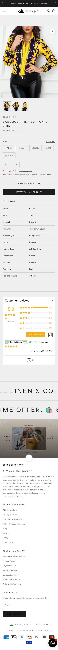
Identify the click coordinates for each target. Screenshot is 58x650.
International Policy (11, 579)
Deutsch (40, 625)
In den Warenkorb (29, 183)
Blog (5, 528)
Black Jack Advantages (13, 519)
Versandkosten (18, 174)
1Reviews (10, 321)
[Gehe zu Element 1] (7, 106)
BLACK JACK (9, 117)
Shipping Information (12, 584)
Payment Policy (9, 565)
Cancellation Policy (11, 575)
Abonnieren (14, 614)
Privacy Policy (9, 561)
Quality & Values (10, 514)
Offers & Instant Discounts (14, 524)
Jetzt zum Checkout (29, 192)
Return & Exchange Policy (14, 556)
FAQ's (5, 538)
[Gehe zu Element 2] (16, 106)
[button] (26, 360)
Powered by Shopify (40, 631)
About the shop (10, 510)
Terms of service (10, 570)
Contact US (8, 542)
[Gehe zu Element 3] (25, 106)
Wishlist (6, 533)
